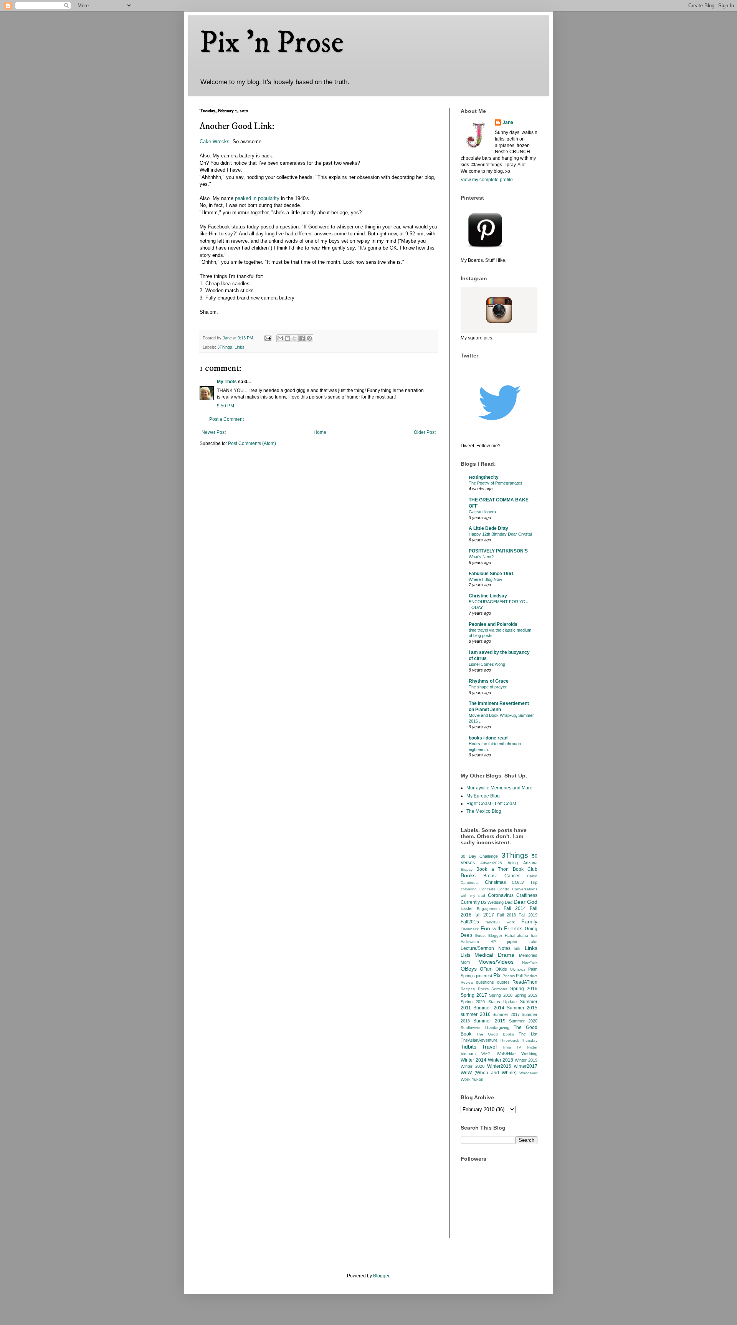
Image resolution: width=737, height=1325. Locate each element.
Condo (503, 889)
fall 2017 (484, 915)
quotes (503, 982)
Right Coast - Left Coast (491, 803)
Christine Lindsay (488, 596)
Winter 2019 (526, 1060)
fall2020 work (500, 922)
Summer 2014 (488, 1008)
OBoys (469, 969)
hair (534, 935)
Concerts (487, 889)
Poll (519, 975)
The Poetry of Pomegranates (495, 483)
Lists (465, 955)
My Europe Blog (483, 796)
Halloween (470, 942)
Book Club (525, 869)
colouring (469, 889)
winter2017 (525, 1066)
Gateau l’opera (482, 511)
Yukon (477, 1079)
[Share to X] (295, 338)
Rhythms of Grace (489, 681)
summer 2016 (476, 1014)
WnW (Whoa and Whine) (489, 1072)
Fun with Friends (502, 928)
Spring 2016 (524, 988)
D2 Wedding (492, 902)
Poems (508, 976)
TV (518, 1047)
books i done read (488, 738)
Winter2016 (499, 1066)
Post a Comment (226, 419)
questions (485, 982)
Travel (489, 1047)
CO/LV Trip (524, 882)
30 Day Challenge (479, 856)
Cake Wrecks (215, 141)
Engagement (488, 908)
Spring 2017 (474, 995)
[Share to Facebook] (302, 338)
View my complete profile (487, 179)
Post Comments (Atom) (252, 443)
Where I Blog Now (485, 579)
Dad (508, 902)
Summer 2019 (489, 1021)
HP (493, 942)
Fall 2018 (506, 915)
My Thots (227, 381)
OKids (501, 969)
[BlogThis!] (287, 338)
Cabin (532, 876)
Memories (528, 955)
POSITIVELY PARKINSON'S (498, 551)
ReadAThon (524, 982)
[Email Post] (268, 338)
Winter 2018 (501, 1060)
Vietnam (468, 1053)
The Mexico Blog (483, 811)
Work (466, 1079)
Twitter (531, 1047)
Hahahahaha (516, 935)
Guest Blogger (488, 935)
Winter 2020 (472, 1066)
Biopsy (467, 869)
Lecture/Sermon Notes (486, 948)
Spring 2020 (473, 1001)
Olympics (517, 969)
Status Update (502, 1001)
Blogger (381, 1276)
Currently (470, 902)
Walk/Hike (506, 1053)
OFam (486, 969)
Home (320, 432)
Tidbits (468, 1047)
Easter (467, 908)
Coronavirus (501, 895)
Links (240, 347)
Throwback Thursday (519, 1040)
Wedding (529, 1053)
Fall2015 (470, 922)
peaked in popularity (257, 198)
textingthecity (484, 477)
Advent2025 (491, 863)
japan (512, 941)
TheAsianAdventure (479, 1040)
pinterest (484, 975)
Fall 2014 (515, 908)
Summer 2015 (522, 1008)
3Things (224, 347)
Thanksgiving (496, 1027)
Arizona (530, 862)
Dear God (525, 902)
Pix (497, 975)
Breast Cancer (501, 875)
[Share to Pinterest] (309, 338)
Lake (533, 942)
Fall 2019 (528, 915)
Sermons (499, 989)
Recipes (468, 989)
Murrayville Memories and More (499, 788)
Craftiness (526, 895)
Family (529, 921)
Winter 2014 (473, 1060)
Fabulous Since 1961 (491, 573)
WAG (486, 1054)
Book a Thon (492, 869)
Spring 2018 (500, 995)
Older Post (425, 432)
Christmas (495, 882)
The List (528, 1034)
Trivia (506, 1047)
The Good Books (495, 1034)
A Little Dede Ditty (488, 528)
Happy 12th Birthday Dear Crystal (500, 534)
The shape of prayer (488, 687)
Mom (465, 962)
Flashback (470, 929)
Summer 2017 (506, 1014)
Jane (507, 122)
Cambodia (470, 882)
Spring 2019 (525, 995)
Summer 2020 (523, 1021)
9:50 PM (225, 406)
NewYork (529, 962)
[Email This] (280, 338)
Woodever (528, 1073)
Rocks (483, 989)
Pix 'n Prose (272, 43)
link (517, 948)
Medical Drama (494, 955)
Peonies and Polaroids (493, 624)
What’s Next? (481, 556)
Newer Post (214, 432)
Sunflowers (470, 1028)
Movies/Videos (496, 962)
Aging (512, 862)
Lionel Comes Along (487, 664)
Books (468, 875)
